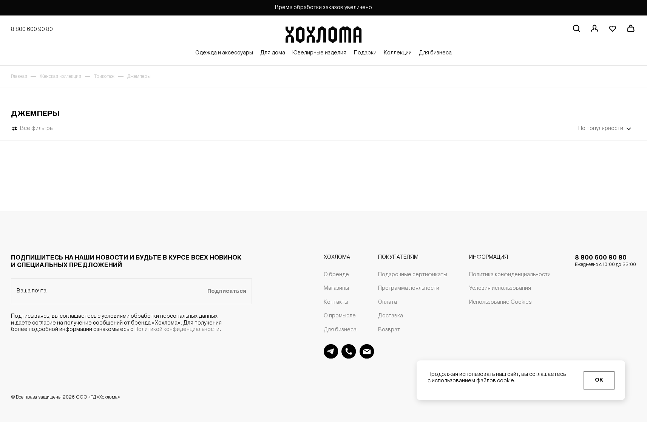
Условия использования (500, 288)
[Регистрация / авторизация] (594, 28)
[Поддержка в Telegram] (331, 351)
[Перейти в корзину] (630, 28)
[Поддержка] (348, 351)
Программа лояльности (408, 288)
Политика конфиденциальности (510, 274)
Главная (19, 77)
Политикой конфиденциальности (176, 329)
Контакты (336, 302)
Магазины (336, 288)
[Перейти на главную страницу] (323, 33)
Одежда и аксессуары (224, 53)
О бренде (336, 274)
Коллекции (398, 53)
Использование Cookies (500, 302)
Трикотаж (104, 77)
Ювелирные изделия (319, 53)
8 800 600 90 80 (605, 261)
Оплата (387, 302)
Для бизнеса (435, 53)
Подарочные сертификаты (412, 274)
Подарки (365, 53)
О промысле (340, 316)
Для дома (272, 53)
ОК (599, 380)
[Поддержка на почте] (367, 351)
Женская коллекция (60, 77)
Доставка (390, 316)
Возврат (389, 330)
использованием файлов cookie (473, 381)
